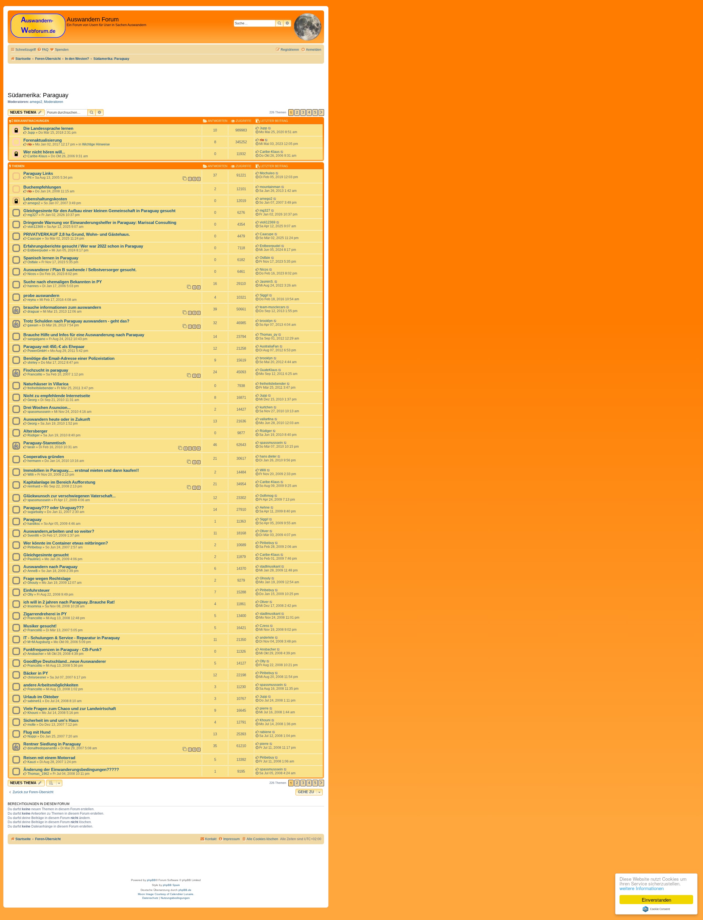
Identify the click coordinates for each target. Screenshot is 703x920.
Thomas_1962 (38, 774)
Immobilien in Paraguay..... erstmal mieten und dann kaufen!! (81, 470)
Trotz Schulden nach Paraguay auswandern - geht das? (76, 321)
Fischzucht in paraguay (45, 370)
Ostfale (32, 262)
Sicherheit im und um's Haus (51, 720)
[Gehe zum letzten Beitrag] (270, 128)
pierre (264, 708)
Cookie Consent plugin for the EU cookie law (656, 909)
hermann (34, 461)
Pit (29, 177)
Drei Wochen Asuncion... (47, 407)
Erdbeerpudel (37, 250)
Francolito (34, 374)
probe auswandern (41, 295)
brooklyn (266, 321)
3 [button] (303, 112)
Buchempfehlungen (42, 187)
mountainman (270, 187)
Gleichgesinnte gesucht (46, 555)
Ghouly (32, 583)
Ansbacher (35, 654)
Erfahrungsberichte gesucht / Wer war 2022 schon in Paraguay (83, 246)
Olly (30, 594)
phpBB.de (184, 889)
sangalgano (36, 339)
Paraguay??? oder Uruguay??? (53, 508)
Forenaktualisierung (42, 140)
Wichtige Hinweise (96, 144)
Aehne (265, 507)
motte (31, 725)
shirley (32, 362)
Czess (264, 626)
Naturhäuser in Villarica (45, 384)
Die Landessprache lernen (48, 128)
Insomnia (34, 606)
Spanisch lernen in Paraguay (50, 258)
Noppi (32, 736)
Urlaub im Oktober (41, 697)
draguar (33, 311)
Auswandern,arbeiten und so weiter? (58, 531)
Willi (30, 474)
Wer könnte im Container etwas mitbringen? (65, 543)
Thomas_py (268, 334)
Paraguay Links (38, 173)
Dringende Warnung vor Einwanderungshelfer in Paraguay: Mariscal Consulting (99, 222)
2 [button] (297, 112)
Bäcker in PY (35, 673)
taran (31, 447)
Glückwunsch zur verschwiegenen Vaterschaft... (69, 496)
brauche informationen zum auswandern (62, 307)
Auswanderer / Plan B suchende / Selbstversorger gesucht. (79, 270)
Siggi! (264, 295)
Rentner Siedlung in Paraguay (52, 744)
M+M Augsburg (38, 642)
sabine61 (34, 701)
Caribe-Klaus (37, 156)
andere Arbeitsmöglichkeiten (50, 685)
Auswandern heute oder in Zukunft (56, 419)
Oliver (264, 531)
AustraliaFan (269, 346)
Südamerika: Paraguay (38, 95)
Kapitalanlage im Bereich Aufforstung (59, 482)
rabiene (265, 732)
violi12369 (35, 227)
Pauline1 (34, 559)
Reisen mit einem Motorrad (49, 758)
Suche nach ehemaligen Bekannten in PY (62, 282)
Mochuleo (267, 173)
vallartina (267, 419)
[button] (321, 112)
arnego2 (36, 102)
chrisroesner (36, 677)
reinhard (33, 486)
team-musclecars (272, 307)
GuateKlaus (268, 370)
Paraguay (32, 519)
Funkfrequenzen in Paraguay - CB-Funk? (62, 649)
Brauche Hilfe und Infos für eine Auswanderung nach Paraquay (83, 335)
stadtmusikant (270, 566)
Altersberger (35, 431)
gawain (32, 325)
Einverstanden (656, 899)
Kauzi (31, 762)
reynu (31, 300)
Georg (32, 400)
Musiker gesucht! (40, 626)
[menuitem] (42, 50)
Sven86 (33, 535)
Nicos (31, 274)
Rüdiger (33, 435)
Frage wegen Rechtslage (47, 578)
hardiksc (33, 524)
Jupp (31, 132)
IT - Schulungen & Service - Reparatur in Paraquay (71, 638)
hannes (33, 286)
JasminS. (267, 282)
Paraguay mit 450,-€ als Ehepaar (54, 346)
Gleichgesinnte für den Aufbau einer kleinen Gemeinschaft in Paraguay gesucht (99, 211)
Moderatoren (53, 102)
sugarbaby (35, 512)
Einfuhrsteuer (36, 590)
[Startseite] (38, 26)
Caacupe (34, 238)
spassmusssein (39, 412)
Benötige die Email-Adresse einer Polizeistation (69, 358)
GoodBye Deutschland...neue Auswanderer (64, 661)
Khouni (32, 713)
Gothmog (267, 496)
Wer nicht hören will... (44, 152)
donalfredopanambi (42, 748)
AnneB (32, 571)
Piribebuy (34, 547)
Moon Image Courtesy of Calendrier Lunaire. (166, 894)
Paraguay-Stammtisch (44, 443)
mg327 (32, 215)
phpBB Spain (171, 885)
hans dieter (268, 456)
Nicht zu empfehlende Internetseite (56, 396)
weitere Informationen (642, 888)
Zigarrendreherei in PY (45, 614)
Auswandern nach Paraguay (50, 567)
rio (29, 144)
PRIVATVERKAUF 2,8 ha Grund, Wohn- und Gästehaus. (76, 234)
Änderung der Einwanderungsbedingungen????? (71, 769)
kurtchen (266, 407)
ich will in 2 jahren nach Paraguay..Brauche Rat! (69, 602)
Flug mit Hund (37, 732)
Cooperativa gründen (43, 457)
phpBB (151, 880)
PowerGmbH (37, 351)
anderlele (267, 637)
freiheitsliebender (40, 388)
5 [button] (315, 112)
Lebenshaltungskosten (45, 199)
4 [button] (309, 112)
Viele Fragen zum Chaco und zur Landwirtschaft (69, 708)
